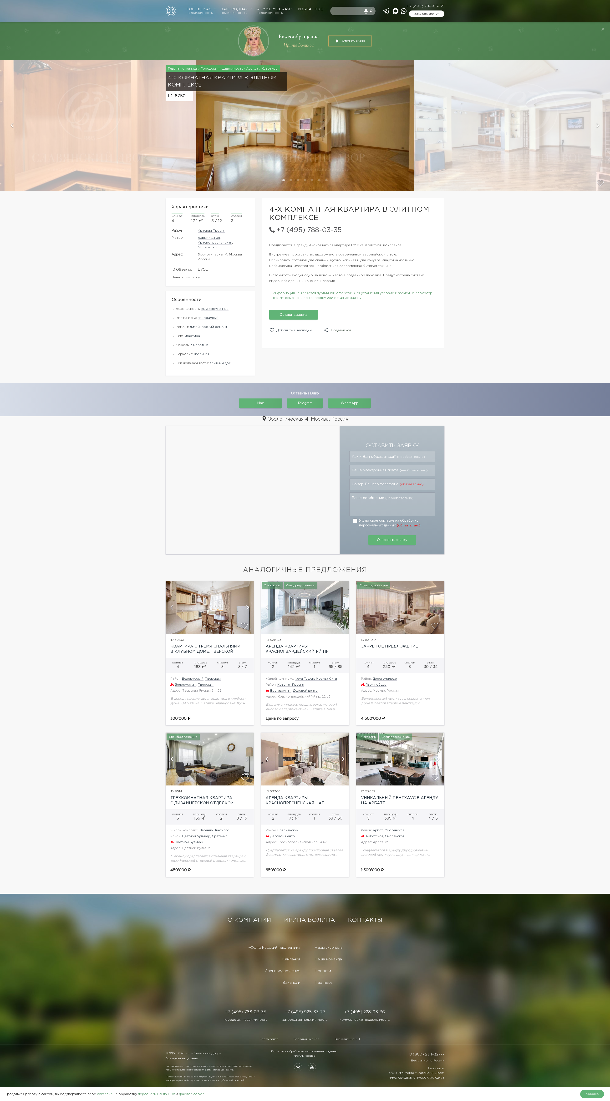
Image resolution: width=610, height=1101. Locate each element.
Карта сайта (269, 1039)
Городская (200, 11)
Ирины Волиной (299, 45)
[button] (98, 125)
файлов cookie (192, 1094)
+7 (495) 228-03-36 (364, 1012)
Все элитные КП (347, 1039)
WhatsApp (349, 403)
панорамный (208, 317)
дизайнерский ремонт (208, 327)
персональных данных (377, 525)
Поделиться (341, 330)
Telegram (305, 403)
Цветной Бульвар (189, 842)
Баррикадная (209, 237)
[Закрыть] (602, 29)
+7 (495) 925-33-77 (305, 1012)
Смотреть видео (353, 40)
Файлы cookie (305, 1056)
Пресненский (288, 830)
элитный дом (220, 363)
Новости (323, 971)
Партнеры (324, 982)
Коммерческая (273, 11)
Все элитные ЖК (307, 1039)
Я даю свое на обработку (390, 523)
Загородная (235, 11)
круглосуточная (215, 308)
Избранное (310, 9)
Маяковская (208, 247)
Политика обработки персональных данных (305, 1051)
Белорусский (192, 679)
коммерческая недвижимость (365, 1019)
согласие (386, 520)
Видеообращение (299, 36)
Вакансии (291, 982)
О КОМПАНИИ (249, 920)
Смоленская (395, 836)
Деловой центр (305, 690)
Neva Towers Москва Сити (316, 679)
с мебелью (199, 345)
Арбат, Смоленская (388, 830)
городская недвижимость (245, 1019)
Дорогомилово (385, 679)
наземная (201, 354)
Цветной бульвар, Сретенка (204, 836)
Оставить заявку (294, 314)
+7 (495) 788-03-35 (425, 6)
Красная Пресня (211, 230)
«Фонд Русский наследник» (274, 947)
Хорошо (592, 1094)
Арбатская (374, 836)
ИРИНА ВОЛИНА (309, 920)
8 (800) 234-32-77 (426, 1054)
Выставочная (280, 690)
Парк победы (376, 684)
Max (260, 403)
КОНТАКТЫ (365, 920)
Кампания (291, 959)
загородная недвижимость (304, 1019)
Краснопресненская (215, 242)
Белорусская (185, 684)
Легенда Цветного (214, 830)
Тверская (213, 679)
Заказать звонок (426, 13)
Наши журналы (329, 947)
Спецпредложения (282, 971)
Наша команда (328, 959)
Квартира (192, 336)
